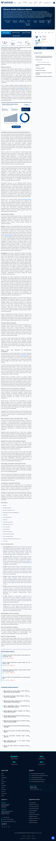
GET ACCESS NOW (33, 428)
